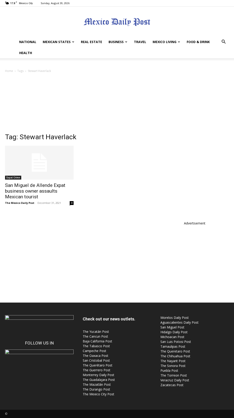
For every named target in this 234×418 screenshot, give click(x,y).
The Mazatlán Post (97, 384)
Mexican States (57, 42)
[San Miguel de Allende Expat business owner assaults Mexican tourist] (39, 163)
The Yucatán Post (96, 331)
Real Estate (91, 42)
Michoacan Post (172, 337)
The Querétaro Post (97, 365)
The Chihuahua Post (175, 356)
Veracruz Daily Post (174, 380)
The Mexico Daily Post (19, 203)
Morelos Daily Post (174, 317)
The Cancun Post (95, 336)
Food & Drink (198, 42)
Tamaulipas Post (172, 346)
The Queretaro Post (175, 351)
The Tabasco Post (96, 346)
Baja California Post (97, 341)
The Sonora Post (173, 365)
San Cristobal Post (96, 360)
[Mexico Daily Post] (117, 22)
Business (116, 42)
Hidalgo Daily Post (174, 332)
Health (25, 53)
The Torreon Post (173, 375)
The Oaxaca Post (95, 355)
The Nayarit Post (173, 361)
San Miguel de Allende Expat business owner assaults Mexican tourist (35, 191)
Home (9, 71)
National (27, 42)
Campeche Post (94, 351)
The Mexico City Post (98, 394)
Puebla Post (169, 370)
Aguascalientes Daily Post (179, 322)
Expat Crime (13, 177)
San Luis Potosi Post (175, 341)
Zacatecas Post (171, 385)
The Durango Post (96, 389)
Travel (140, 42)
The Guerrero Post (96, 370)
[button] (223, 42)
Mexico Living (164, 42)
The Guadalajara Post (99, 379)
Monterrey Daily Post (98, 375)
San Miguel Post (172, 327)
